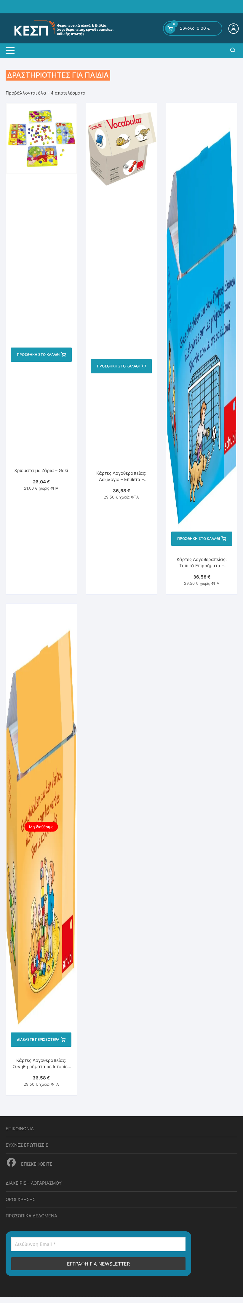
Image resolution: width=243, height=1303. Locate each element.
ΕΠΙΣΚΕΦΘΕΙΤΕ (36, 1164)
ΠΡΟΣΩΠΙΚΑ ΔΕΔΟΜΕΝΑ (31, 1216)
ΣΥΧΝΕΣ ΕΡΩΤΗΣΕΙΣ (27, 1145)
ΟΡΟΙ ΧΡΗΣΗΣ (20, 1199)
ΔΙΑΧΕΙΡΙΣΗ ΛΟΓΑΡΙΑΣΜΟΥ (34, 1183)
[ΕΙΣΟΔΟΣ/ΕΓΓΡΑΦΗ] (234, 28)
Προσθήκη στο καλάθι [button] (38, 354)
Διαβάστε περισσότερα (38, 1039)
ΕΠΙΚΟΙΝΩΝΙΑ (20, 1128)
